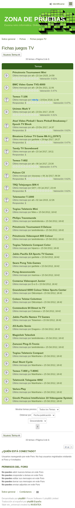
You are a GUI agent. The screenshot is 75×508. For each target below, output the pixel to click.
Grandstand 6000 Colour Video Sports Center (39, 290)
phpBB (21, 498)
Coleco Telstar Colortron (27, 299)
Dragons (36, 329)
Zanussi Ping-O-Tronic (26, 344)
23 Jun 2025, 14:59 (45, 75)
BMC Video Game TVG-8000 (29, 84)
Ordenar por (26, 415)
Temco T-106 (20, 96)
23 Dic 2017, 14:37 (45, 127)
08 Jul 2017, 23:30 (45, 164)
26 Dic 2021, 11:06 (45, 88)
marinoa (35, 275)
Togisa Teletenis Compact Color (32, 245)
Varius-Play (19, 389)
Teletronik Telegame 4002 (28, 380)
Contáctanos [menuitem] (26, 492)
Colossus (36, 311)
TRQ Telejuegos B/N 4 (26, 184)
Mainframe (37, 356)
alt (33, 75)
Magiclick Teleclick (24, 335)
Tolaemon (36, 320)
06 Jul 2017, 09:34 (51, 176)
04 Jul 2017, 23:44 (47, 188)
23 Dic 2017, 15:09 (45, 112)
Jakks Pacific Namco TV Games (31, 317)
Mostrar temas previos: (27, 409)
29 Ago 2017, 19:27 (51, 139)
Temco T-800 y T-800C (26, 371)
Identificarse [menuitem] (59, 4)
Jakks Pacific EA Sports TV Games (33, 254)
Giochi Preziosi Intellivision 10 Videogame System (42, 398)
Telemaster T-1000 (23, 196)
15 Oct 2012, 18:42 (48, 212)
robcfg (35, 100)
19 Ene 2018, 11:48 (49, 100)
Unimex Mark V (21, 108)
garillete (35, 139)
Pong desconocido (24, 272)
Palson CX (19, 172)
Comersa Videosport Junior (29, 281)
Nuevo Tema (10, 54)
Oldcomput (37, 293)
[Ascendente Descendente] (37, 421)
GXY (34, 188)
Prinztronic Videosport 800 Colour (33, 236)
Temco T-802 (20, 160)
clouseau (36, 176)
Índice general (8, 492)
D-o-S (34, 284)
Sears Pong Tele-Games (27, 263)
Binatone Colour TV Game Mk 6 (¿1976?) (37, 136)
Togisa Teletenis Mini (25, 209)
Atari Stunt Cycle (23, 362)
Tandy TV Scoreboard (25, 148)
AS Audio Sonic (22, 326)
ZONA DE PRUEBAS (34, 19)
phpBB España (34, 501)
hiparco (35, 248)
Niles (34, 212)
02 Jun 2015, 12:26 (45, 200)
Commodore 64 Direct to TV (29, 308)
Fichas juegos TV (18, 48)
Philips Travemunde (24, 218)
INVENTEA (36, 504)
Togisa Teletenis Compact (28, 353)
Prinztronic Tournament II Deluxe (32, 227)
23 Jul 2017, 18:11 (45, 151)
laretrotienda (38, 221)
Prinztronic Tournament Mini (29, 72)
